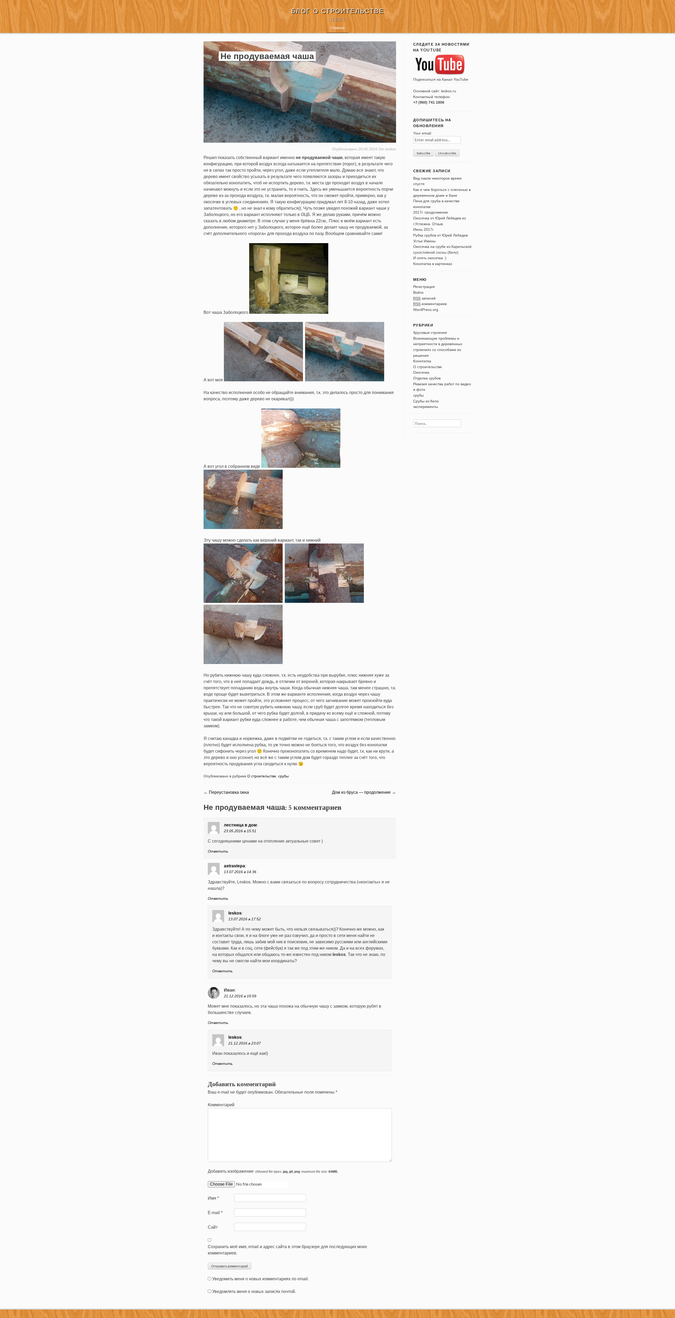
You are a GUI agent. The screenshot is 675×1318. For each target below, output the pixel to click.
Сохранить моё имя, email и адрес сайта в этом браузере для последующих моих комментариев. (287, 1249)
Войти (418, 292)
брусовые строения (430, 332)
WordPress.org (425, 309)
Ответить (218, 851)
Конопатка (422, 361)
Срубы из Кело (426, 401)
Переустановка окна (226, 792)
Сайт (213, 1227)
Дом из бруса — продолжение (364, 792)
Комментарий (221, 1105)
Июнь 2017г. (423, 229)
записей (424, 298)
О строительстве (261, 776)
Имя (213, 1198)
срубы (283, 776)
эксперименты (425, 407)
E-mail (215, 1212)
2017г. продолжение (430, 212)
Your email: (422, 133)
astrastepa (234, 866)
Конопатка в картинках (432, 264)
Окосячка (421, 372)
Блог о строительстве (337, 11)
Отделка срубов (427, 378)
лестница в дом (240, 825)
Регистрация (424, 287)
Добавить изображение (273, 1171)
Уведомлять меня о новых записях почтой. (254, 1291)
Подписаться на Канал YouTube (440, 79)
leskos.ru (448, 91)
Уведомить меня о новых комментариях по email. (260, 1279)
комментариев (430, 304)
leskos (390, 149)
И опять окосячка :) (429, 258)
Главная (337, 28)
